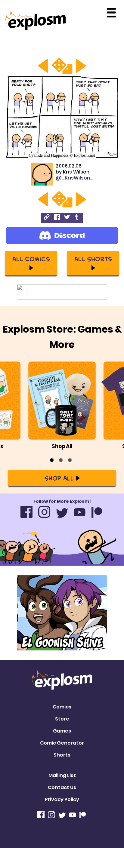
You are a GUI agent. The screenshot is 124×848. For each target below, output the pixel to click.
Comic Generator (62, 742)
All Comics (31, 259)
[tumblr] (77, 218)
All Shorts (93, 259)
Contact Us (62, 787)
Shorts (62, 754)
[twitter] (67, 218)
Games (62, 730)
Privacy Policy (62, 799)
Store (62, 718)
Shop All (59, 478)
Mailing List (62, 775)
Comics (62, 706)
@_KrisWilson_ (74, 177)
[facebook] (57, 218)
